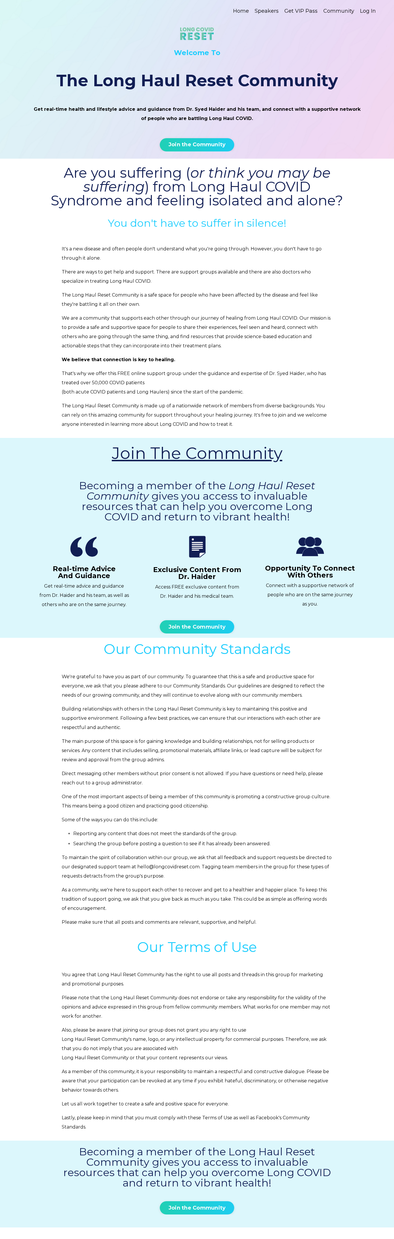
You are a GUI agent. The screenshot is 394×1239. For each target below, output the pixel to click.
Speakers (267, 11)
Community (338, 11)
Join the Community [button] (197, 144)
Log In (368, 11)
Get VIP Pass (301, 11)
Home (241, 11)
